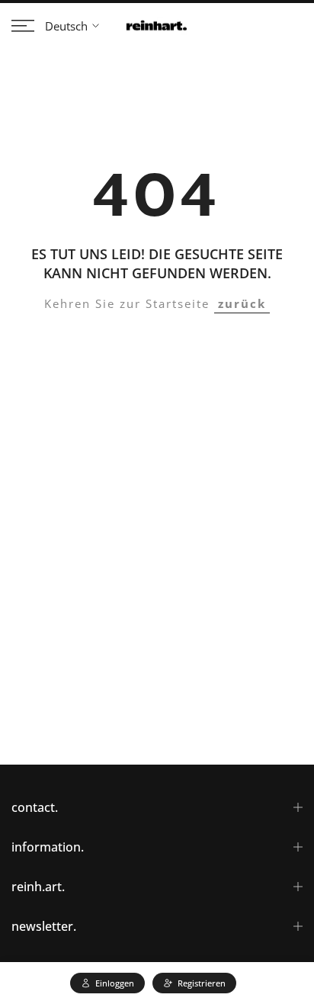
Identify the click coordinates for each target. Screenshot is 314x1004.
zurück (242, 303)
